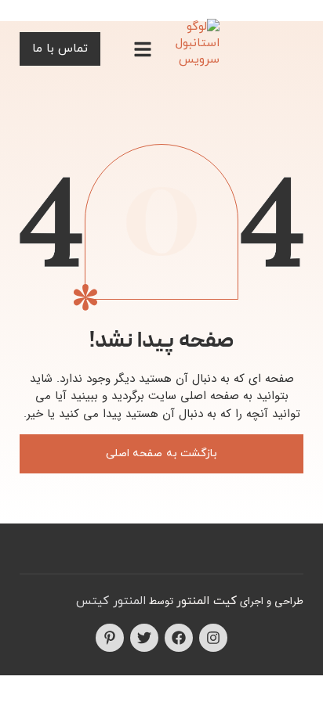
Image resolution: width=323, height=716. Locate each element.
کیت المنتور (206, 601)
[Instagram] (213, 638)
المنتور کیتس (111, 601)
